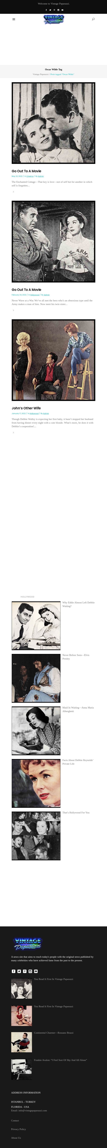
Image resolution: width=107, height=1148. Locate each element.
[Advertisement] (53, 44)
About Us (16, 1137)
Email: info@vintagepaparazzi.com (29, 1110)
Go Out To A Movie (26, 171)
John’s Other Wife (26, 408)
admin (41, 176)
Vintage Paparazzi (40, 74)
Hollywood (34, 295)
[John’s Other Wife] (53, 359)
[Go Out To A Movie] (53, 122)
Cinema (29, 176)
